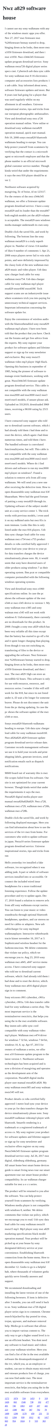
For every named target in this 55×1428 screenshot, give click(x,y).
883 (23, 1410)
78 (46, 1410)
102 (39, 1402)
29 (6, 1425)
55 (48, 1413)
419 (30, 1406)
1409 (7, 1413)
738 (31, 1402)
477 (47, 1402)
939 (22, 1417)
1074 (16, 1398)
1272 (7, 1398)
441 (46, 1406)
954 (14, 1421)
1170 (24, 1413)
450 (32, 1413)
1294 (14, 1417)
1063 (22, 1406)
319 (46, 1398)
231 (40, 1413)
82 (39, 1417)
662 (15, 1402)
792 (38, 1410)
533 (36, 1421)
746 (14, 1406)
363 (44, 1421)
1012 (31, 1417)
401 (6, 1406)
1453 (32, 1398)
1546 (23, 1402)
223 (6, 1410)
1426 (7, 1402)
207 (38, 1406)
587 (30, 1410)
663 (6, 1421)
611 (6, 1417)
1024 (22, 1421)
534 (24, 1398)
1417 (46, 1417)
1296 (16, 1413)
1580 (15, 1410)
